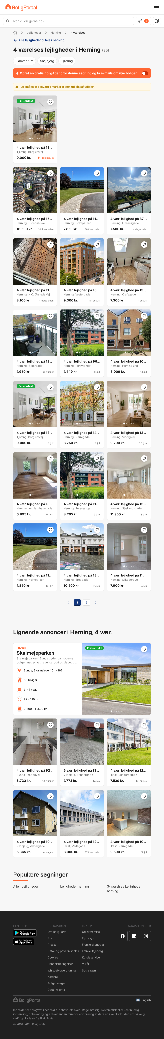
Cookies (53, 957)
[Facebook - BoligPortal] (123, 936)
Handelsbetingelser (60, 963)
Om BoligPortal (57, 931)
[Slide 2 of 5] (32, 138)
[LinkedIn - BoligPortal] (134, 936)
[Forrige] (68, 602)
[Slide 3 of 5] (35, 138)
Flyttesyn (88, 938)
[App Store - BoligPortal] (23, 941)
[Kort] (157, 21)
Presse (52, 944)
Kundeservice (91, 957)
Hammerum (24, 61)
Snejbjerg (47, 61)
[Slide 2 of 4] (128, 352)
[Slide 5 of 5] (40, 138)
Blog (50, 938)
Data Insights (56, 989)
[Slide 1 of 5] (30, 138)
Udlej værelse (91, 931)
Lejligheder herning (74, 886)
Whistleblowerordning (62, 970)
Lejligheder (34, 32)
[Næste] (95, 602)
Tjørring (67, 61)
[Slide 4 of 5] (37, 138)
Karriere (53, 977)
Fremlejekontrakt (93, 944)
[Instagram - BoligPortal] (146, 936)
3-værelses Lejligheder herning (124, 888)
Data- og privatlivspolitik (64, 951)
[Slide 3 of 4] (130, 352)
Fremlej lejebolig (92, 951)
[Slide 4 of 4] (132, 352)
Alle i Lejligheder (25, 886)
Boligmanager (57, 983)
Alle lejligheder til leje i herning (41, 40)
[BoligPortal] (21, 7)
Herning (56, 32)
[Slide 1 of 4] (125, 352)
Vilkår (85, 963)
